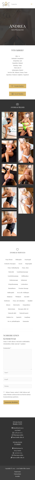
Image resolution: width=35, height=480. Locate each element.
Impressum (17, 471)
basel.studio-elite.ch (18, 437)
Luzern (17, 444)
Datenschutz (17, 474)
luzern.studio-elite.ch (18, 457)
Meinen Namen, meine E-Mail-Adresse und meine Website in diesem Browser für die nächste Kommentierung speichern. (17, 394)
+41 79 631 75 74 (18, 453)
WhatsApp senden (18, 435)
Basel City (17, 424)
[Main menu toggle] (31, 4)
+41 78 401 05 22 (18, 432)
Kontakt (17, 476)
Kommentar (7, 348)
